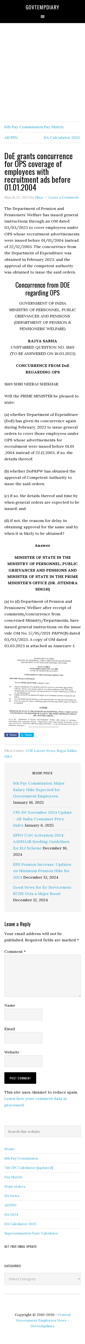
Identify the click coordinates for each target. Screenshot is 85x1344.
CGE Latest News (40, 750)
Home (9, 1149)
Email (9, 1028)
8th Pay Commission (23, 126)
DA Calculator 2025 (62, 137)
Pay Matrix (54, 126)
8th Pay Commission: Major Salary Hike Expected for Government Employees (39, 790)
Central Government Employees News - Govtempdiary (43, 1320)
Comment (15, 951)
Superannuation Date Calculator (31, 1233)
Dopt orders (14, 1186)
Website (11, 1052)
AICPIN (11, 137)
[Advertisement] (42, 72)
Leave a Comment (63, 197)
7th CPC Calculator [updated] (28, 1167)
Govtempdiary (42, 7)
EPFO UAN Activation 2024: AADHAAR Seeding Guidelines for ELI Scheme (41, 842)
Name (9, 1005)
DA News (11, 1196)
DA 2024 (11, 1214)
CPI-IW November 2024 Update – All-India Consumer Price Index (42, 819)
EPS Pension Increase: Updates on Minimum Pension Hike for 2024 (42, 871)
